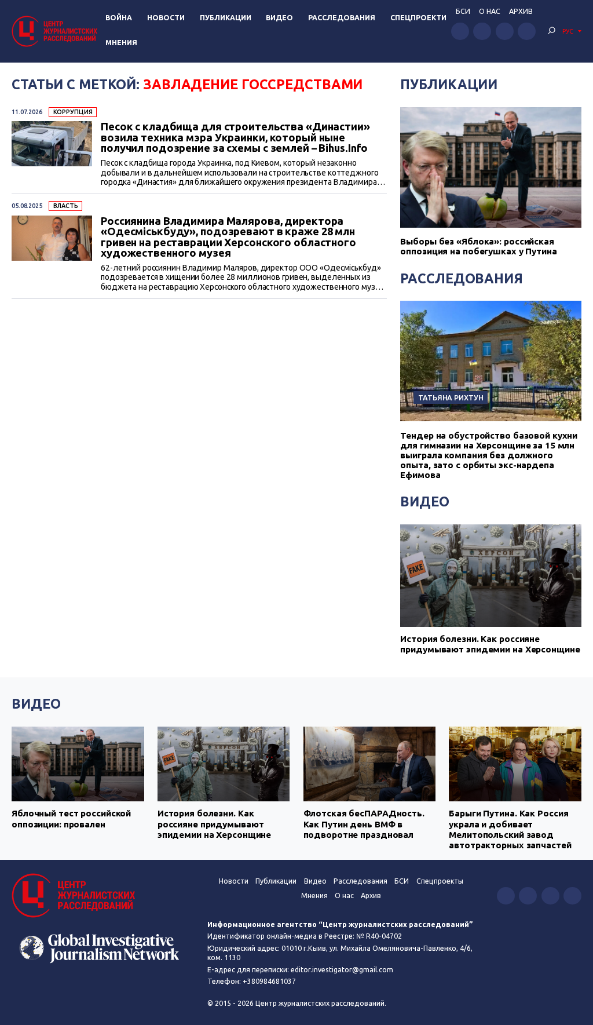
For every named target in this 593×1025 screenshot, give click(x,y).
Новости (166, 17)
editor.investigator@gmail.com (342, 969)
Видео (279, 17)
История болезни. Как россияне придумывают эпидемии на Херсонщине (490, 644)
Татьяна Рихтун (450, 397)
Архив (521, 11)
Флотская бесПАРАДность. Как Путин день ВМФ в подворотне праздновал (363, 824)
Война (118, 17)
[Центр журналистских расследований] (56, 31)
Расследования (341, 17)
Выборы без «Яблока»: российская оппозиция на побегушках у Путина (478, 246)
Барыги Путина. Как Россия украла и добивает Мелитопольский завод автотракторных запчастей (510, 829)
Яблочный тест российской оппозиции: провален (71, 818)
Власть (65, 205)
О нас (489, 11)
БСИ (463, 11)
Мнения (121, 42)
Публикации (225, 17)
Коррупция (73, 111)
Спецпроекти (418, 17)
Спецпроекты (439, 881)
